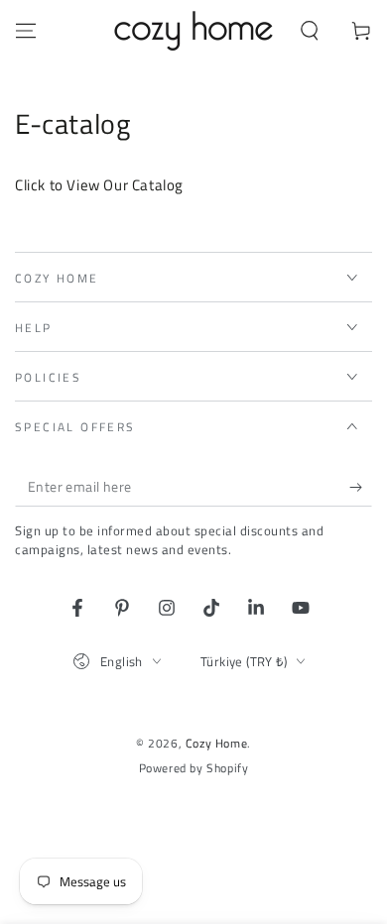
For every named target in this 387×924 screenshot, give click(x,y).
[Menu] (26, 31)
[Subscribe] (360, 487)
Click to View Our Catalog (99, 184)
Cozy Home (216, 743)
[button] (309, 31)
